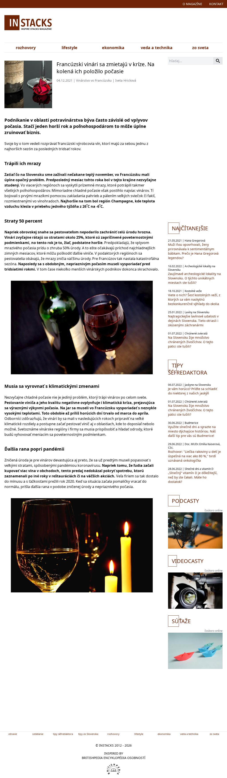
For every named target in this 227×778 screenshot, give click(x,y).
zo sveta (200, 47)
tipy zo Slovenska (88, 734)
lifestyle (69, 47)
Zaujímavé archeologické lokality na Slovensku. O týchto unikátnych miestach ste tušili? (194, 278)
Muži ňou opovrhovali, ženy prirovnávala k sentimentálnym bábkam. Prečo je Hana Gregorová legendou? (193, 251)
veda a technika (156, 47)
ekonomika (113, 47)
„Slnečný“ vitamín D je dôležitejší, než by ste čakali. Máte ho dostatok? (192, 477)
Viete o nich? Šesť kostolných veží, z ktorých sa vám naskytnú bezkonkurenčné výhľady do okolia (194, 299)
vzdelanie (37, 734)
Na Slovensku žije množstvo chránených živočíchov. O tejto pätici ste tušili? (190, 341)
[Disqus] (81, 669)
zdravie (12, 734)
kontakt (216, 4)
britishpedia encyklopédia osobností (113, 758)
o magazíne (192, 4)
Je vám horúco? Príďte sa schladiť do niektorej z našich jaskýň (192, 391)
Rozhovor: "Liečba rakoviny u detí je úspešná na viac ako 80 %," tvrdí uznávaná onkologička (194, 456)
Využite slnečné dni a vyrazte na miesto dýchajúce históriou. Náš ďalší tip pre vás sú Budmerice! (192, 431)
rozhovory (26, 47)
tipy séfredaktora (63, 734)
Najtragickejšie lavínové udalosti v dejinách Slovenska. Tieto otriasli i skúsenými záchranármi (193, 320)
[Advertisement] (149, 26)
